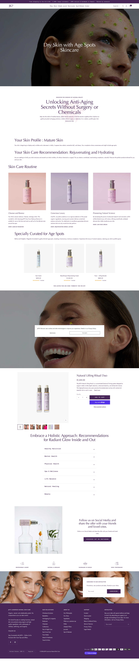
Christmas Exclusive (47, 613)
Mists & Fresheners (47, 637)
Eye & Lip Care (46, 632)
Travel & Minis (46, 640)
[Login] (126, 6)
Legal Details (87, 629)
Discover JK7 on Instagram (97, 539)
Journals (66, 629)
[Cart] (130, 6)
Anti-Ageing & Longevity (49, 618)
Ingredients (67, 618)
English (115, 6)
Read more (97, 390)
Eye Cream (38, 276)
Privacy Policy (92, 328)
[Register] (128, 624)
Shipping (86, 618)
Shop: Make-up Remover (16, 226)
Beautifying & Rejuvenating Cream (69, 276)
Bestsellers (45, 616)
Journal (65, 6)
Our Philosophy (68, 613)
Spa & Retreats (80, 6)
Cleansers (45, 624)
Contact (87, 6)
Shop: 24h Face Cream (100, 224)
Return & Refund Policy (90, 621)
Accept (84, 333)
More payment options (100, 407)
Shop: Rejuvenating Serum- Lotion (62, 226)
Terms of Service (88, 624)
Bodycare (45, 621)
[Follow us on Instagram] (15, 642)
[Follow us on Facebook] (10, 642)
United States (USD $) (17, 651)
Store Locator (71, 6)
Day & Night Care (47, 629)
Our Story (66, 616)
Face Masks (45, 635)
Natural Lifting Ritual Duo (92, 375)
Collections (45, 627)
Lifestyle (60, 6)
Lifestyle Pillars (68, 627)
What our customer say (70, 621)
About (55, 6)
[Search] (123, 6)
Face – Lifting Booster (101, 276)
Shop (51, 6)
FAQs (65, 624)
